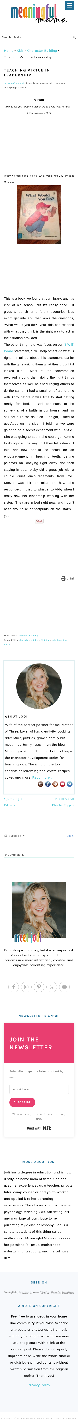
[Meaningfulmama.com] (39, 24)
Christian (45, 640)
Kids (20, 50)
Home (8, 50)
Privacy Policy (39, 1385)
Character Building (42, 50)
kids (54, 640)
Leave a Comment (14, 83)
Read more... (42, 777)
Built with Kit (39, 1128)
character (24, 640)
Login (70, 835)
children (35, 640)
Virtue (7, 644)
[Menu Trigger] (69, 5)
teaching (62, 640)
